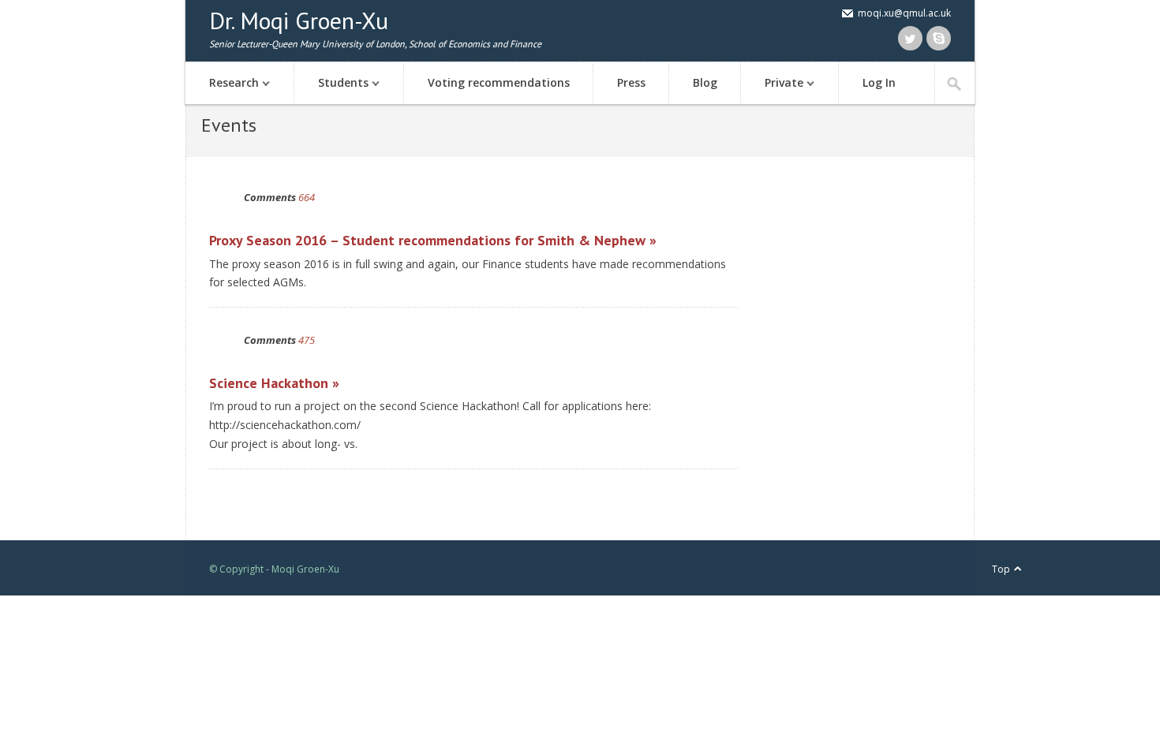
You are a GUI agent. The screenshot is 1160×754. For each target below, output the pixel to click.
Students (331, 84)
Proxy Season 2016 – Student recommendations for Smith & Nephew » (433, 240)
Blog (705, 82)
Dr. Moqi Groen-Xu (298, 20)
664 (306, 197)
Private (772, 84)
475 (306, 340)
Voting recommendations (499, 82)
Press (631, 82)
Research (222, 84)
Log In (879, 82)
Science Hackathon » (274, 383)
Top (1001, 569)
